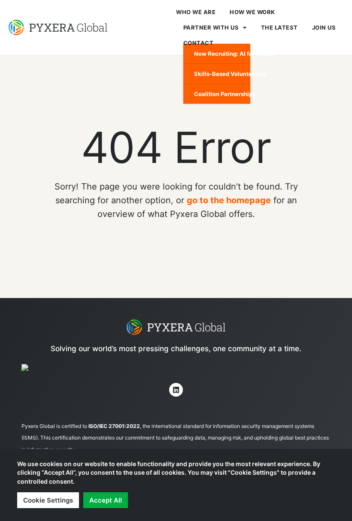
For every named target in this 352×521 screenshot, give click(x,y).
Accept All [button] (105, 500)
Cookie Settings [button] (48, 500)
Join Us (324, 27)
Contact (198, 42)
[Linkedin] (176, 390)
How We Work (252, 12)
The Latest (279, 27)
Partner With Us (211, 27)
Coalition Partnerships (222, 93)
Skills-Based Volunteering (222, 73)
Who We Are (195, 12)
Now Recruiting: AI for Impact (222, 53)
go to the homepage (229, 200)
